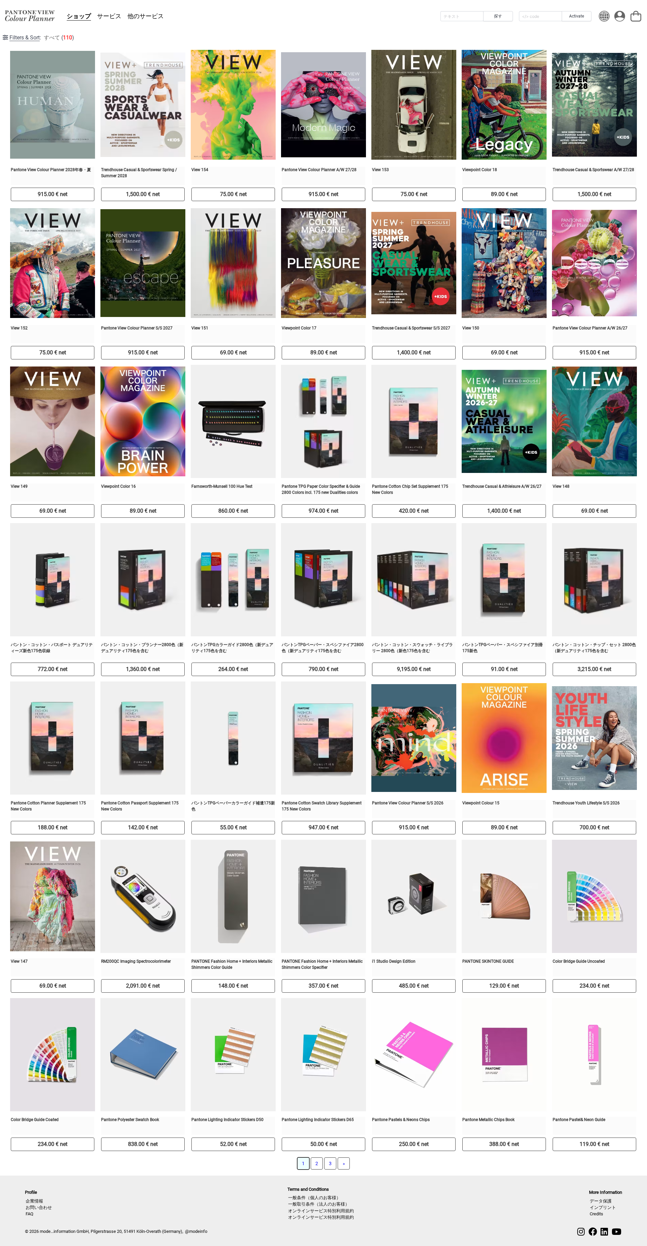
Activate (576, 16)
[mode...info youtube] (616, 1232)
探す (498, 16)
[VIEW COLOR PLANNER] (30, 16)
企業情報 (34, 1201)
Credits (596, 1213)
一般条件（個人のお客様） (314, 1197)
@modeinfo (196, 1231)
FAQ (29, 1213)
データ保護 (601, 1201)
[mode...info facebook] (593, 1232)
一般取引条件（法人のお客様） (318, 1204)
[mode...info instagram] (581, 1232)
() (41, 37)
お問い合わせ (39, 1207)
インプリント (603, 1207)
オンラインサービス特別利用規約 (321, 1210)
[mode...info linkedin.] (604, 1232)
